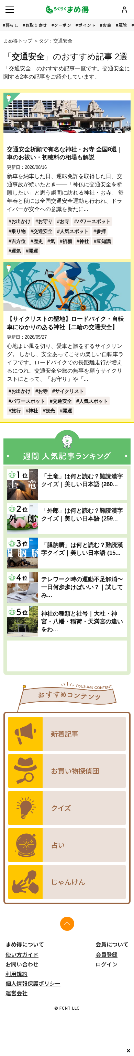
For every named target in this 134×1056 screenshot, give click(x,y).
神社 (84, 241)
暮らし (12, 25)
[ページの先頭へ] (67, 923)
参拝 (101, 231)
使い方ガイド (21, 954)
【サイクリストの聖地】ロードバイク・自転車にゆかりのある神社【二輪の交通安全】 (65, 323)
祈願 (67, 241)
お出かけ (21, 221)
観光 (50, 410)
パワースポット (94, 221)
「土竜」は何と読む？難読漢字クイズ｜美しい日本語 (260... (82, 480)
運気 (16, 251)
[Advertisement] (67, 656)
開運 (33, 251)
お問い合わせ (21, 964)
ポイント (87, 25)
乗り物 (18, 231)
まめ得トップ (17, 41)
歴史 (38, 241)
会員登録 (107, 954)
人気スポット (74, 231)
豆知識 (104, 241)
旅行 (16, 410)
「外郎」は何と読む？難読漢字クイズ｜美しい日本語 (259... (82, 514)
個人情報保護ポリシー (32, 983)
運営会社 (16, 993)
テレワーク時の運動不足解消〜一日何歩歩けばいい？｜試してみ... (82, 587)
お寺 (64, 221)
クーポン (62, 25)
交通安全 (43, 231)
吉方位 (18, 241)
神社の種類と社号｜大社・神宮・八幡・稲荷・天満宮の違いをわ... (82, 621)
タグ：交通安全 (55, 41)
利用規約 (16, 974)
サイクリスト (69, 391)
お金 (107, 25)
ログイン (107, 964)
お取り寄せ (36, 25)
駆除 (123, 25)
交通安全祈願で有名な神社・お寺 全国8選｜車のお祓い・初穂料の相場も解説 (65, 153)
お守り (45, 221)
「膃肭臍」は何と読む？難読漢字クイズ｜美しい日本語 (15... (82, 549)
